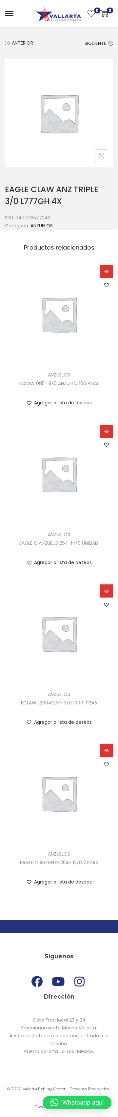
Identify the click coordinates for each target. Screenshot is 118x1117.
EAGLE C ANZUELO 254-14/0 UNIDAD (58, 543)
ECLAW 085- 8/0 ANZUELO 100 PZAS (58, 383)
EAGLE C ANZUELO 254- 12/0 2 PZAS (59, 862)
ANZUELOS (41, 225)
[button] (106, 285)
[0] (91, 13)
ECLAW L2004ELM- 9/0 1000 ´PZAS (59, 703)
